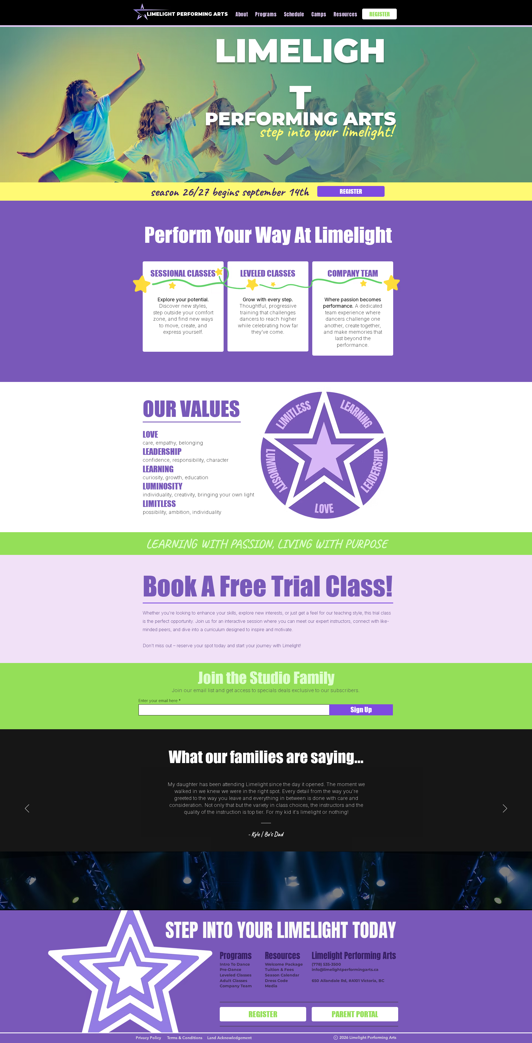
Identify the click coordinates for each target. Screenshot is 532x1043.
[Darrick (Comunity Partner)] (256, 844)
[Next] (505, 808)
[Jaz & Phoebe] (283, 844)
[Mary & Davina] (290, 844)
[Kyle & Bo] (236, 844)
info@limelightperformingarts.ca (345, 969)
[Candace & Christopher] (250, 844)
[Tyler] (276, 844)
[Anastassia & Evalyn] (263, 844)
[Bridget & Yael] (243, 844)
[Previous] (27, 808)
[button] (265, 14)
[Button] (183, 306)
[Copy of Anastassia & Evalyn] (270, 844)
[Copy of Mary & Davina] (296, 844)
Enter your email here (158, 701)
